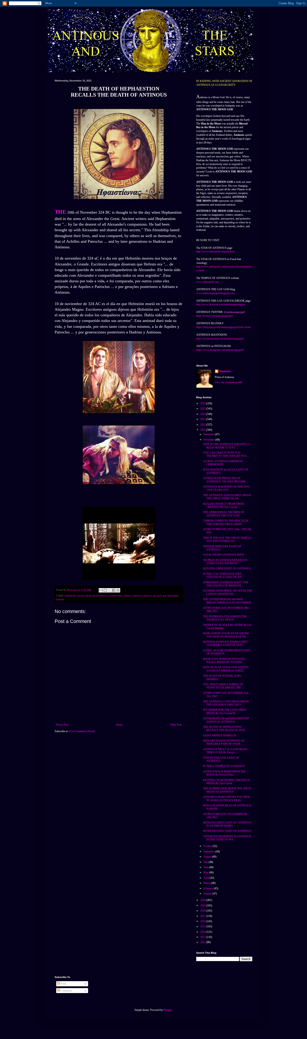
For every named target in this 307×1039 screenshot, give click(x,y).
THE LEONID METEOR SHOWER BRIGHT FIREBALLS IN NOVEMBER (227, 601)
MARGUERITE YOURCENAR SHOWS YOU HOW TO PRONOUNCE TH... (226, 635)
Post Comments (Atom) (82, 731)
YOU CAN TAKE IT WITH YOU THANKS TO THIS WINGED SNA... (226, 454)
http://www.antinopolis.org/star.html (215, 251)
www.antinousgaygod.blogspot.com (215, 293)
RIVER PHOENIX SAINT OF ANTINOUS (227, 831)
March (207, 883)
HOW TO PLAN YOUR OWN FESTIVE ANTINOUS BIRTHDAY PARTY (226, 669)
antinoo (127, 595)
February (208, 888)
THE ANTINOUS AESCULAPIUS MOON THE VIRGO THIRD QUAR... (227, 497)
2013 (203, 937)
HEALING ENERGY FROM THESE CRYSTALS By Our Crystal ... (223, 505)
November (209, 439)
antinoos (137, 595)
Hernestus (225, 371)
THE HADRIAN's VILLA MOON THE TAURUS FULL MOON (225, 618)
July (206, 862)
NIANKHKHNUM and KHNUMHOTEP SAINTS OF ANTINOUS (226, 720)
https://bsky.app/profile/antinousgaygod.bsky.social (223, 327)
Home (119, 724)
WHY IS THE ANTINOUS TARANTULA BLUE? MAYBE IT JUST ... (226, 446)
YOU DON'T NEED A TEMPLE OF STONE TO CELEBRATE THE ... (223, 686)
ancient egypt (84, 595)
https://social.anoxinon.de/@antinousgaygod (219, 338)
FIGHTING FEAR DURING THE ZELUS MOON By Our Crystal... (226, 782)
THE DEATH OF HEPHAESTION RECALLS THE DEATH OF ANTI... (225, 728)
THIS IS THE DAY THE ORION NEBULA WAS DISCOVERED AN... (227, 539)
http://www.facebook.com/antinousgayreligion (220, 304)
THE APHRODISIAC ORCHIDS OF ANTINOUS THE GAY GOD (223, 514)
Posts (63, 983)
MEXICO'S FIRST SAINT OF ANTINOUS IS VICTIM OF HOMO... (227, 824)
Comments (66, 990)
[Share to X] (109, 590)
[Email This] (101, 590)
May (206, 872)
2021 (203, 429)
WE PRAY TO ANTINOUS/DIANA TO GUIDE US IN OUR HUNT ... (225, 562)
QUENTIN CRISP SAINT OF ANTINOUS (227, 568)
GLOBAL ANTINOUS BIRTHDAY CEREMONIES (223, 463)
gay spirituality (170, 595)
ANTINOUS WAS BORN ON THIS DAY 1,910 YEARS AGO (226, 488)
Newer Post (62, 724)
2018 (203, 910)
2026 (203, 403)
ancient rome (115, 595)
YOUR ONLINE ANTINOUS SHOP (223, 554)
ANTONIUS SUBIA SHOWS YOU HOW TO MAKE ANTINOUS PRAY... (226, 798)
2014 (203, 931)
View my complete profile (228, 382)
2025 (203, 408)
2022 (203, 424)
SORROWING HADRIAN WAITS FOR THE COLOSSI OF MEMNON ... (225, 584)
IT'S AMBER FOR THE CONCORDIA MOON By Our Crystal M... (224, 711)
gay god (157, 595)
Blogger (168, 1010)
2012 (203, 942)
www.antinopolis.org (207, 281)
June (206, 867)
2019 (203, 905)
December (209, 434)
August (207, 856)
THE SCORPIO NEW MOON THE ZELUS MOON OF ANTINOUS (227, 790)
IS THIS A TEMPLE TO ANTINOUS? (224, 766)
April (206, 877)
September (209, 851)
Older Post (176, 724)
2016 (203, 921)
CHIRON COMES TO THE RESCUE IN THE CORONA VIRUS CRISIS (225, 522)
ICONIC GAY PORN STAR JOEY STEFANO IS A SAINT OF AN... (223, 575)
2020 (203, 900)
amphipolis (70, 595)
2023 (203, 419)
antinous (147, 595)
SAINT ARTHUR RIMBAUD (219, 735)
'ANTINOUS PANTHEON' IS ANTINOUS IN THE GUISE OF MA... (227, 838)
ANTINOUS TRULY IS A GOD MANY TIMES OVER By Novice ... (225, 751)
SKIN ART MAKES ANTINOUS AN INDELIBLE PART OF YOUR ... (224, 742)
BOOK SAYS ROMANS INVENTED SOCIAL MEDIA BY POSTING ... (224, 660)
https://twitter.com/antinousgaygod (214, 315)
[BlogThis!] (105, 590)
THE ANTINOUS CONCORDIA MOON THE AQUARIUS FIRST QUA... (226, 703)
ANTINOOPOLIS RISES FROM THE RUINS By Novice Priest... (224, 773)
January (207, 893)
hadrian (60, 599)
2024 (203, 414)
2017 (203, 916)
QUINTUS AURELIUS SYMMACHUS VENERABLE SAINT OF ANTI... (225, 643)
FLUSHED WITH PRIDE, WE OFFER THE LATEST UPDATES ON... (227, 592)
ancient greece (100, 595)
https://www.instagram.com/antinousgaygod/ (220, 349)
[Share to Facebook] (113, 590)
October (208, 846)
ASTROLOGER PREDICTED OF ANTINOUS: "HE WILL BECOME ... (225, 480)
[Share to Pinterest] (118, 590)
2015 (203, 926)
